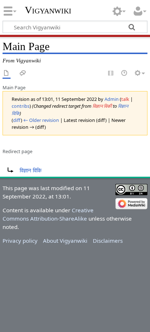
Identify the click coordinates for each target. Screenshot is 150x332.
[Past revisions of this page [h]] (125, 73)
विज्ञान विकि (31, 170)
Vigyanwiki (48, 10)
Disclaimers (108, 240)
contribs (20, 106)
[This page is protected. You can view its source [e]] (111, 73)
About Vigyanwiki (65, 240)
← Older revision (41, 120)
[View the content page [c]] (7, 73)
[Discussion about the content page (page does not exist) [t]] (23, 73)
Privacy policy (20, 240)
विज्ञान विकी (102, 106)
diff (17, 120)
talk (125, 99)
